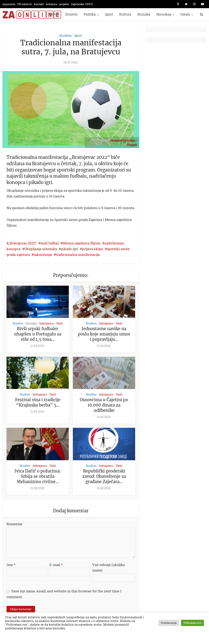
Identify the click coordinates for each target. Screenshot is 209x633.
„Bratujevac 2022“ (23, 243)
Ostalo (185, 14)
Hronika (143, 14)
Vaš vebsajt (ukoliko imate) (108, 567)
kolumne (51, 4)
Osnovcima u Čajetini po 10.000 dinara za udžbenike (104, 405)
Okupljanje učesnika (40, 248)
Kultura (125, 14)
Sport (109, 14)
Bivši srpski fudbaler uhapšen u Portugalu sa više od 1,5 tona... (37, 334)
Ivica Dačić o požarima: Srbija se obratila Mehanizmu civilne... (37, 476)
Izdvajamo (46, 323)
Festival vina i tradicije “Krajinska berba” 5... (37, 402)
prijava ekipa (92, 248)
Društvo (71, 14)
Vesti (59, 323)
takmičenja (43, 254)
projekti (64, 4)
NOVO (54, 14)
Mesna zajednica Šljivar (81, 243)
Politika (90, 14)
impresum (9, 4)
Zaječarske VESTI (82, 4)
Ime (11, 564)
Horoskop (163, 14)
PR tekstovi (25, 4)
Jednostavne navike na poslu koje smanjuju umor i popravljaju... (104, 334)
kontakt (39, 4)
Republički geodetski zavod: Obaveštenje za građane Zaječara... (104, 476)
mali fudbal (49, 243)
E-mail (56, 564)
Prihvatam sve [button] (192, 623)
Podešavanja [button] (169, 623)
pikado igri (69, 248)
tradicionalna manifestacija (78, 254)
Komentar (14, 524)
